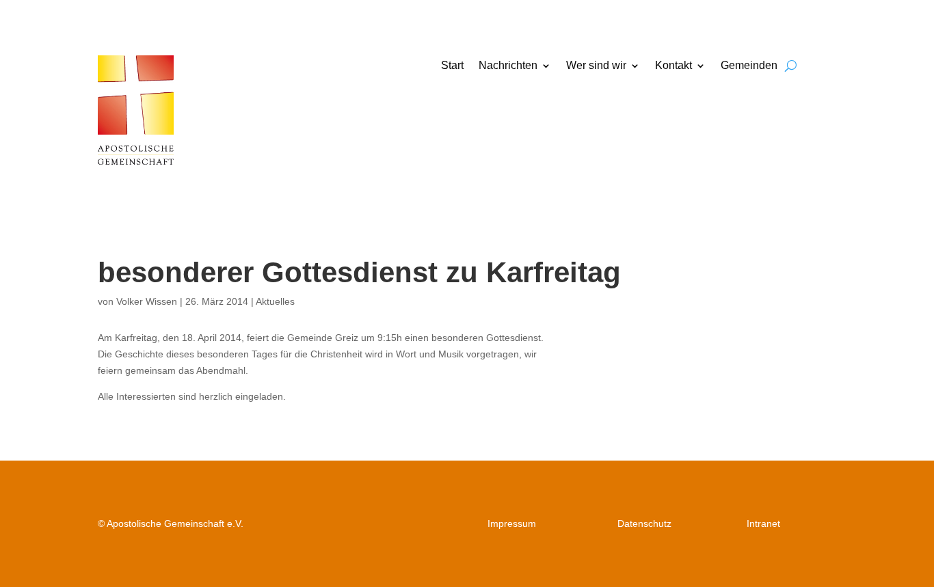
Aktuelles (275, 301)
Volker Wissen (146, 301)
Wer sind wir (596, 66)
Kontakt (673, 66)
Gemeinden (749, 66)
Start (452, 66)
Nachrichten (508, 66)
